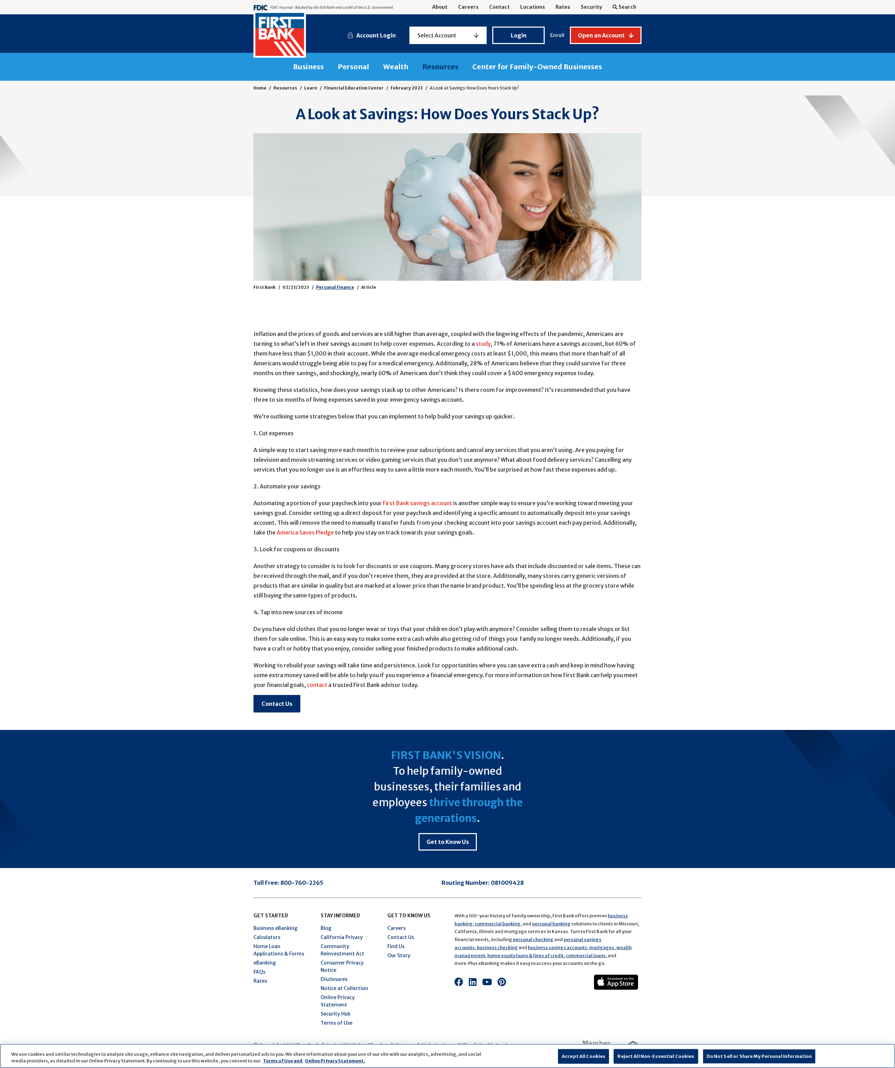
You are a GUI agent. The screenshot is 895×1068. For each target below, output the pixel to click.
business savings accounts (557, 948)
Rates (563, 7)
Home (259, 88)
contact (317, 684)
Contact (499, 7)
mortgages (601, 948)
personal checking (533, 939)
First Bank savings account (417, 503)
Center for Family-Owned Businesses (537, 66)
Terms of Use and (283, 1061)
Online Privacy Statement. (335, 1061)
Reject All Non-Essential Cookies (655, 1056)
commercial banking (498, 924)
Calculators (266, 937)
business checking (497, 948)
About (440, 7)
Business (308, 66)
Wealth (395, 66)
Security (591, 7)
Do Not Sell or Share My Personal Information (759, 1056)
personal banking (551, 924)
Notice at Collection (344, 988)
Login (519, 35)
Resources (440, 66)
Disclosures (334, 979)
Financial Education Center (354, 88)
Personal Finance (335, 287)
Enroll (557, 35)
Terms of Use (336, 1023)
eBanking (264, 963)
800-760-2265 (301, 882)
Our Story (398, 955)
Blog (326, 928)
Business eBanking (275, 928)
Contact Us (277, 703)
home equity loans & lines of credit (525, 956)
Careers (468, 7)
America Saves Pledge (305, 532)
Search (626, 7)
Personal (353, 66)
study (483, 343)
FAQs (259, 972)
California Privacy (342, 937)
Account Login (376, 35)
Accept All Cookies (583, 1056)
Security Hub (335, 1014)
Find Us (395, 946)
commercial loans (586, 956)
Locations (532, 7)
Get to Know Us (448, 841)
